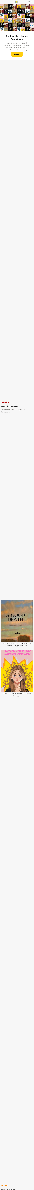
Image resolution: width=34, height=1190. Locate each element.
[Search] (29, 2)
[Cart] (32, 2)
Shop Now (17, 54)
